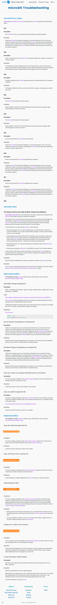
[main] (28, 7)
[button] (3, 602)
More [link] (52, 2)
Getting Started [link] (33, 2)
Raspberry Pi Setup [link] (44, 2)
